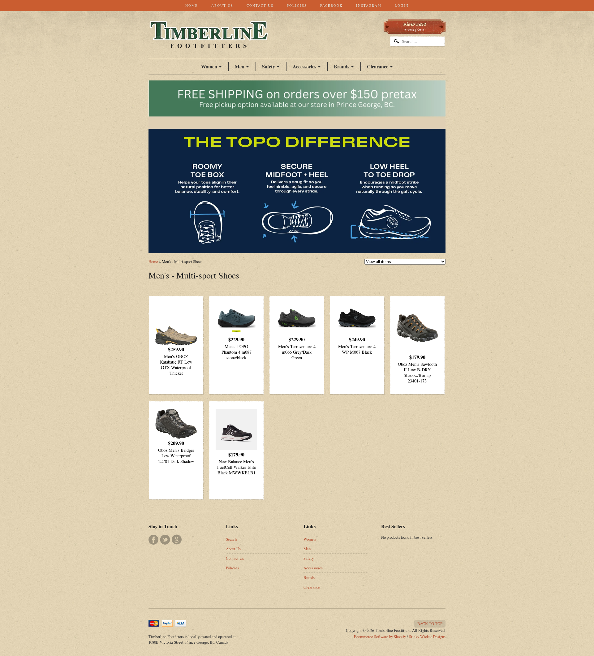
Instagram (368, 5)
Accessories (304, 66)
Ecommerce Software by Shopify (380, 636)
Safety (308, 558)
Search (231, 539)
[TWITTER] (165, 540)
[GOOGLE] (177, 539)
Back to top (429, 623)
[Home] (208, 41)
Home (191, 5)
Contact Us (260, 5)
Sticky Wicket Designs (427, 636)
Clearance (377, 66)
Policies (297, 5)
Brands (341, 66)
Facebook (331, 5)
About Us (222, 5)
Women (209, 66)
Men (307, 548)
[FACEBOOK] (153, 540)
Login (402, 5)
